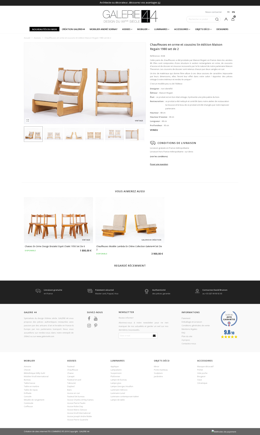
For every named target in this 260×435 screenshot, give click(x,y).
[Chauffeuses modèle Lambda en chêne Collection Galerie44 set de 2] (129, 220)
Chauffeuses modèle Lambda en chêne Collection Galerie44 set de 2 (129, 248)
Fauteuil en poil (74, 379)
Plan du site (187, 336)
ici (159, 2)
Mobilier (142, 29)
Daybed (70, 386)
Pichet (200, 369)
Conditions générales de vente (196, 325)
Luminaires (160, 29)
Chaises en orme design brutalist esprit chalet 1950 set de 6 (55, 246)
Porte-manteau (161, 369)
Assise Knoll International (78, 413)
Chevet (27, 369)
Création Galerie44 (73, 29)
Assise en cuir (73, 393)
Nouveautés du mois (44, 29)
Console (27, 396)
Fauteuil (70, 366)
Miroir (156, 366)
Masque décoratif (205, 366)
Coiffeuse (28, 406)
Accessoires (181, 29)
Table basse (29, 383)
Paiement (186, 318)
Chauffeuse (72, 369)
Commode (28, 403)
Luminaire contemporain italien (125, 396)
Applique (115, 366)
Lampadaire (116, 369)
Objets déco (202, 29)
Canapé (70, 376)
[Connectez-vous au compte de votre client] (226, 19)
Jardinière (158, 376)
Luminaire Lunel (118, 393)
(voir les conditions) (159, 156)
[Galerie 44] (130, 16)
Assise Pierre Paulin (76, 403)
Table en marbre (31, 386)
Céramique (202, 383)
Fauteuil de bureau (76, 396)
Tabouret (71, 383)
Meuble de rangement (34, 399)
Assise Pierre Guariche (77, 419)
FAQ (183, 332)
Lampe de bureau (119, 379)
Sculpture (158, 373)
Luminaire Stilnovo (119, 389)
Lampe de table (118, 399)
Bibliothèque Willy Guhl (34, 373)
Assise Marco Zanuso (77, 409)
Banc (69, 389)
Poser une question (159, 164)
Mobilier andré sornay (103, 29)
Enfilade (27, 393)
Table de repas (31, 389)
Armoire (27, 366)
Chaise (70, 373)
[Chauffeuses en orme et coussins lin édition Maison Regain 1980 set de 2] (27, 120)
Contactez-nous (189, 343)
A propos (186, 340)
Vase (199, 379)
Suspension (116, 373)
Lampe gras (116, 383)
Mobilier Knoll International (36, 376)
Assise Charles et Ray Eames (80, 399)
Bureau (27, 379)
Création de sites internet (35, 431)
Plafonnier (115, 376)
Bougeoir (201, 376)
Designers (222, 29)
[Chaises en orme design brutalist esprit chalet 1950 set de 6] (58, 220)
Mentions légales (189, 329)
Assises (126, 29)
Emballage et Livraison (192, 321)
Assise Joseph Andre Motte (79, 416)
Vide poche (202, 373)
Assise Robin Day (75, 406)
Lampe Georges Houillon (122, 386)
